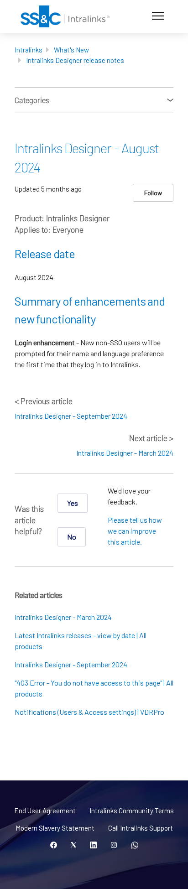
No (71, 536)
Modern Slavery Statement (55, 828)
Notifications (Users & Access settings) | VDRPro (89, 711)
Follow (153, 193)
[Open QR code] (134, 845)
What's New (71, 50)
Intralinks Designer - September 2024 (71, 415)
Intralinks (28, 50)
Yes (72, 503)
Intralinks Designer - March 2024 (124, 452)
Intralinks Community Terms (131, 810)
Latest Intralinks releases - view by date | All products (80, 640)
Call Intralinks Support (140, 828)
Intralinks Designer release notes (75, 60)
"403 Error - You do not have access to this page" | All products (94, 688)
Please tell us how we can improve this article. (135, 530)
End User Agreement (45, 810)
